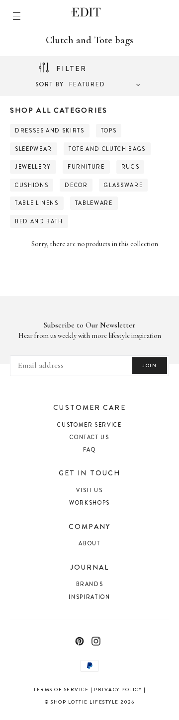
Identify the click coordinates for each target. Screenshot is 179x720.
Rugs (130, 167)
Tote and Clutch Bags (107, 149)
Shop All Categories (58, 110)
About (89, 543)
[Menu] (16, 16)
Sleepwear (33, 149)
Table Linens (37, 203)
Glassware (123, 185)
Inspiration (89, 597)
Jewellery (33, 167)
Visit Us (89, 490)
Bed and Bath (39, 221)
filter (73, 68)
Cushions (31, 185)
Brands (89, 584)
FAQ (89, 450)
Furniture (86, 167)
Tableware (94, 203)
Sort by (50, 84)
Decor (76, 185)
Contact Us (89, 437)
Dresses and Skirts (50, 130)
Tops (109, 130)
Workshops (89, 503)
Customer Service (89, 425)
